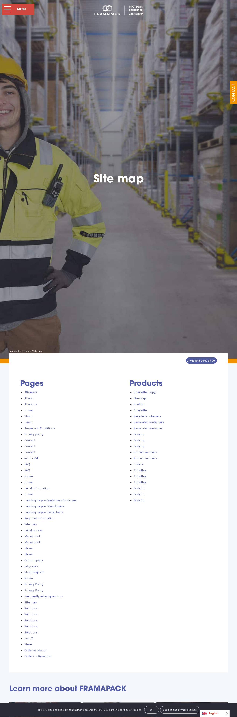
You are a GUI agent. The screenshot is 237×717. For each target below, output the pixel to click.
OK (151, 709)
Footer (28, 476)
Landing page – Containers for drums (50, 500)
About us (30, 404)
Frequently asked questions (43, 596)
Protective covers (145, 452)
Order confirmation (37, 656)
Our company (33, 560)
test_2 (28, 638)
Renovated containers (149, 422)
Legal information (36, 488)
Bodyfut (139, 488)
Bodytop (139, 434)
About (28, 398)
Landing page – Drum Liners (44, 506)
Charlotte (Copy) (145, 392)
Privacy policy (33, 434)
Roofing (139, 404)
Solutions (31, 608)
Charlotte (140, 410)
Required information (39, 518)
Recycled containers (147, 416)
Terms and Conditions (39, 428)
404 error (30, 392)
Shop (27, 416)
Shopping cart (34, 572)
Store (28, 644)
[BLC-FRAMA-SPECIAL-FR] (118, 10)
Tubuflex (140, 470)
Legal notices (33, 530)
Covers (138, 464)
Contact (233, 92)
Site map (30, 524)
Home (28, 410)
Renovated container (148, 428)
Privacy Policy (33, 584)
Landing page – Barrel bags (43, 512)
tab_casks (31, 566)
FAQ (27, 464)
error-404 (31, 458)
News (28, 548)
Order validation (35, 650)
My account (32, 536)
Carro (28, 422)
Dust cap (140, 398)
